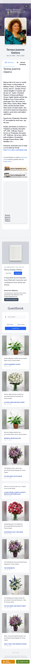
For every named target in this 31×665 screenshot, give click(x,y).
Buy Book (18, 273)
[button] (15, 345)
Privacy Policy (10, 657)
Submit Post (15, 328)
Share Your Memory (11, 299)
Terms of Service (20, 657)
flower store (7, 161)
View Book (8, 273)
